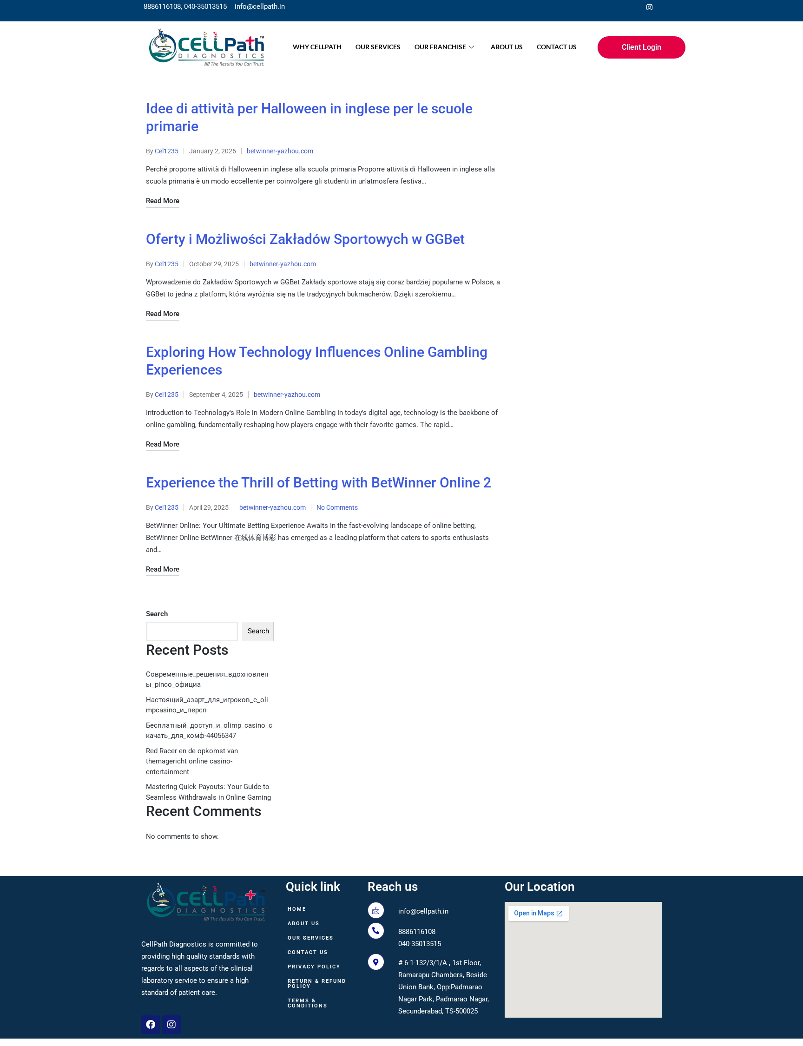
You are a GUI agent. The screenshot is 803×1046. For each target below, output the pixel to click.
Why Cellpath (317, 47)
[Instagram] (649, 7)
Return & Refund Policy (317, 983)
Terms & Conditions (308, 1003)
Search (157, 614)
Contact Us (557, 47)
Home (297, 909)
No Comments (337, 507)
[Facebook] (631, 7)
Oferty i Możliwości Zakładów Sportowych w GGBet (305, 239)
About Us (304, 924)
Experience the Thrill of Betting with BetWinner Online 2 (318, 482)
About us (507, 47)
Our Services (378, 47)
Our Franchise (440, 47)
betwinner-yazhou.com (280, 151)
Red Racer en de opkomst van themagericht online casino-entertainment (192, 761)
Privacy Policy (314, 967)
